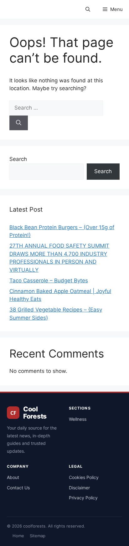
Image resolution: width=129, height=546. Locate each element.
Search (18, 159)
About (13, 477)
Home (18, 535)
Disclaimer (79, 487)
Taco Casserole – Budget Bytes (48, 280)
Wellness (77, 419)
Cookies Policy (84, 477)
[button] (87, 9)
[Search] (18, 123)
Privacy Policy (83, 497)
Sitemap (37, 535)
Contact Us (18, 487)
